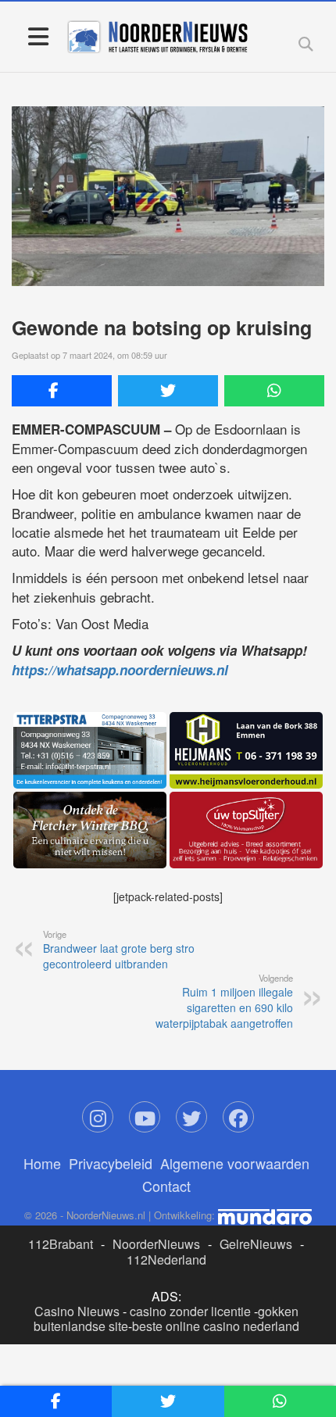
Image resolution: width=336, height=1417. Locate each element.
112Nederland (166, 1260)
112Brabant (60, 1244)
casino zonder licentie (190, 1311)
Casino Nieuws (77, 1311)
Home (42, 1163)
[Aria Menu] (38, 35)
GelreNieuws (256, 1244)
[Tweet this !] (168, 390)
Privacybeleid (110, 1163)
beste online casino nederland (215, 1326)
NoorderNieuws (156, 1244)
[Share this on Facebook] (62, 390)
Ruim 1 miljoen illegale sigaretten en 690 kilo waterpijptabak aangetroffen (224, 1001)
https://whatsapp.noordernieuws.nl (120, 669)
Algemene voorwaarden (234, 1163)
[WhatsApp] (274, 390)
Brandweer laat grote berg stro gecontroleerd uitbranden (119, 950)
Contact (166, 1185)
